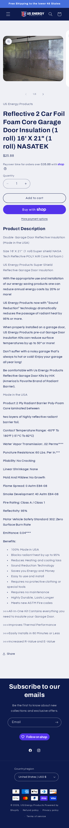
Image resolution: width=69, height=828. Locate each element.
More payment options (34, 219)
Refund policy (31, 810)
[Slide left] (26, 94)
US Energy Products (32, 805)
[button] (8, 14)
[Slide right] (43, 94)
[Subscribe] (56, 722)
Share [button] (11, 653)
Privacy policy (51, 810)
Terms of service (36, 816)
